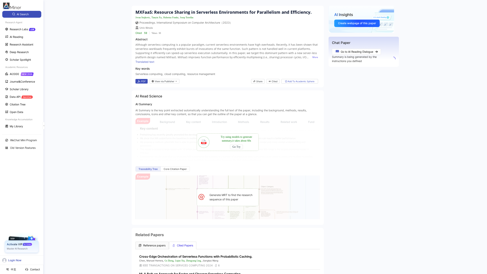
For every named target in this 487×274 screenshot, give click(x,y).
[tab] (152, 245)
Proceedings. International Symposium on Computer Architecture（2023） (185, 22)
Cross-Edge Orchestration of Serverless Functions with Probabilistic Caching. (195, 256)
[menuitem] (21, 14)
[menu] (21, 71)
